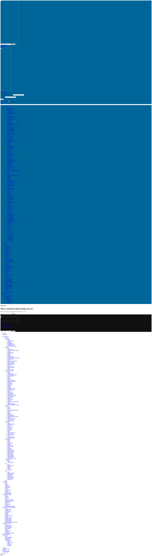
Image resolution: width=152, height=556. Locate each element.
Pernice (6, 275)
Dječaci (6, 245)
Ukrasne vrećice (11, 162)
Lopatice (9, 176)
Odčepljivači (10, 179)
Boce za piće (10, 116)
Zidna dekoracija (11, 201)
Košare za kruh (10, 210)
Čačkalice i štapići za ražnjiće (13, 117)
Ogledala (9, 109)
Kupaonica (7, 106)
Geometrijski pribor (9, 274)
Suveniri (9, 303)
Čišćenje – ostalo (11, 185)
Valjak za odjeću (11, 184)
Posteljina (7, 291)
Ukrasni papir (10, 163)
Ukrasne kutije (10, 160)
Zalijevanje (10, 232)
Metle (9, 177)
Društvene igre (8, 247)
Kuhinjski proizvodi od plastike (13, 124)
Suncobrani (10, 302)
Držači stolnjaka (11, 139)
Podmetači (10, 212)
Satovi (9, 195)
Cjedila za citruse (11, 119)
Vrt (5, 226)
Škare (9, 156)
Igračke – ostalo (8, 253)
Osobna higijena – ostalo (9, 265)
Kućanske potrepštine (9, 137)
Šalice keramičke (11, 217)
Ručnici (9, 301)
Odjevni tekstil (8, 290)
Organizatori (10, 110)
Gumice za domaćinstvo (12, 140)
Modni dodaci (7, 287)
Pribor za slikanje (8, 278)
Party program (8, 250)
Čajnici (9, 205)
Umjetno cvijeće (8, 222)
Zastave (9, 168)
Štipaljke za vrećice (11, 134)
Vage (9, 135)
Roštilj (9, 132)
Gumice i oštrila (8, 270)
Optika (6, 262)
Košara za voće (10, 209)
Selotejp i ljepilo (8, 279)
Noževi (9, 211)
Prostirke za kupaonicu (12, 113)
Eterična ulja (10, 189)
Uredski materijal (8, 281)
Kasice (9, 143)
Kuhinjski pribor (11, 123)
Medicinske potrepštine (9, 260)
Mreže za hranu (10, 125)
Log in (2, 99)
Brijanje (6, 256)
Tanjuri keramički (11, 219)
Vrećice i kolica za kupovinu (13, 167)
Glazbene (7, 248)
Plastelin (6, 276)
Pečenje (9, 126)
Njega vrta (10, 229)
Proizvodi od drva (11, 130)
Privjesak (9, 153)
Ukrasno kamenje (11, 199)
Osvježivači (10, 150)
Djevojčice (7, 246)
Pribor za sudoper (11, 129)
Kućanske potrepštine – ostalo (13, 170)
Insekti (9, 228)
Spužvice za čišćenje (11, 183)
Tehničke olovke (8, 280)
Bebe (6, 244)
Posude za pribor (11, 128)
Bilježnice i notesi (8, 268)
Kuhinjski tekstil (8, 285)
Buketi (9, 224)
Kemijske (7, 271)
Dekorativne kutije (11, 188)
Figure (9, 190)
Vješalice (9, 166)
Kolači (9, 121)
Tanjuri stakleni (10, 220)
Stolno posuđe (8, 203)
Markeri (6, 272)
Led (6, 233)
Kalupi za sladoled (11, 234)
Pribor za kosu (8, 263)
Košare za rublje (11, 108)
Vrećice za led (10, 239)
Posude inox (10, 213)
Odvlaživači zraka (11, 180)
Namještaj (9, 192)
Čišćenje (6, 171)
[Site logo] (9, 43)
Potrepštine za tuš (11, 111)
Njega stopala (7, 261)
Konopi (9, 144)
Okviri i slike (10, 193)
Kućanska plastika (11, 146)
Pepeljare (9, 152)
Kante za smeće (10, 141)
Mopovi (9, 178)
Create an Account (6, 92)
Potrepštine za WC (11, 112)
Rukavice (9, 182)
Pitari (9, 230)
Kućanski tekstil (8, 284)
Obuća (6, 288)
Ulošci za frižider (11, 238)
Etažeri (9, 207)
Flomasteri (7, 269)
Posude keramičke (11, 214)
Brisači (9, 173)
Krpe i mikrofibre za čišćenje (13, 175)
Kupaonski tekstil (8, 286)
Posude (9, 194)
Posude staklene (11, 215)
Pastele (6, 273)
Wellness (7, 264)
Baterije (9, 138)
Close (1, 554)
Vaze (8, 200)
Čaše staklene (10, 206)
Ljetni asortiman (8, 298)
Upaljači (9, 164)
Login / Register (6, 551)
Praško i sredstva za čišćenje (13, 181)
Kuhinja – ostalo (11, 136)
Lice (6, 258)
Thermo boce (10, 236)
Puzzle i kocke (8, 252)
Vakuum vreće (10, 165)
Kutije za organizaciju (12, 147)
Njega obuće (10, 149)
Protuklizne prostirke (11, 154)
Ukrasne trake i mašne (12, 161)
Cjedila (9, 118)
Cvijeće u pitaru (11, 225)
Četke (9, 174)
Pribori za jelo (10, 216)
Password (2, 97)
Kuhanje (9, 122)
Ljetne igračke (10, 300)
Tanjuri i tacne (10, 198)
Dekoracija (7, 187)
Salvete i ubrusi (10, 218)
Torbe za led (10, 237)
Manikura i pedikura (9, 259)
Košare (9, 145)
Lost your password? (4, 101)
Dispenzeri (10, 120)
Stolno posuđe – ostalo (12, 221)
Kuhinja (6, 114)
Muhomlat (9, 148)
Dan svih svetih (8, 296)
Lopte (6, 249)
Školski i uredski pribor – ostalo (11, 282)
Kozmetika (7, 257)
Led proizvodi (10, 191)
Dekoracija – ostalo (11, 202)
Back (6, 337)
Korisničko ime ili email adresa (6, 94)
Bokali (9, 204)
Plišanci (6, 251)
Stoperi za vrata (10, 159)
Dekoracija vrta (10, 227)
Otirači (9, 151)
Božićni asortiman (8, 295)
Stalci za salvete (11, 133)
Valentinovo (7, 297)
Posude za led (10, 235)
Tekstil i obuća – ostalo (9, 292)
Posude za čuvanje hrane (12, 127)
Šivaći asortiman (11, 155)
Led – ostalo (10, 240)
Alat (6, 241)
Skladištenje (10, 157)
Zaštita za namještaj (11, 169)
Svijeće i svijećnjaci (11, 196)
